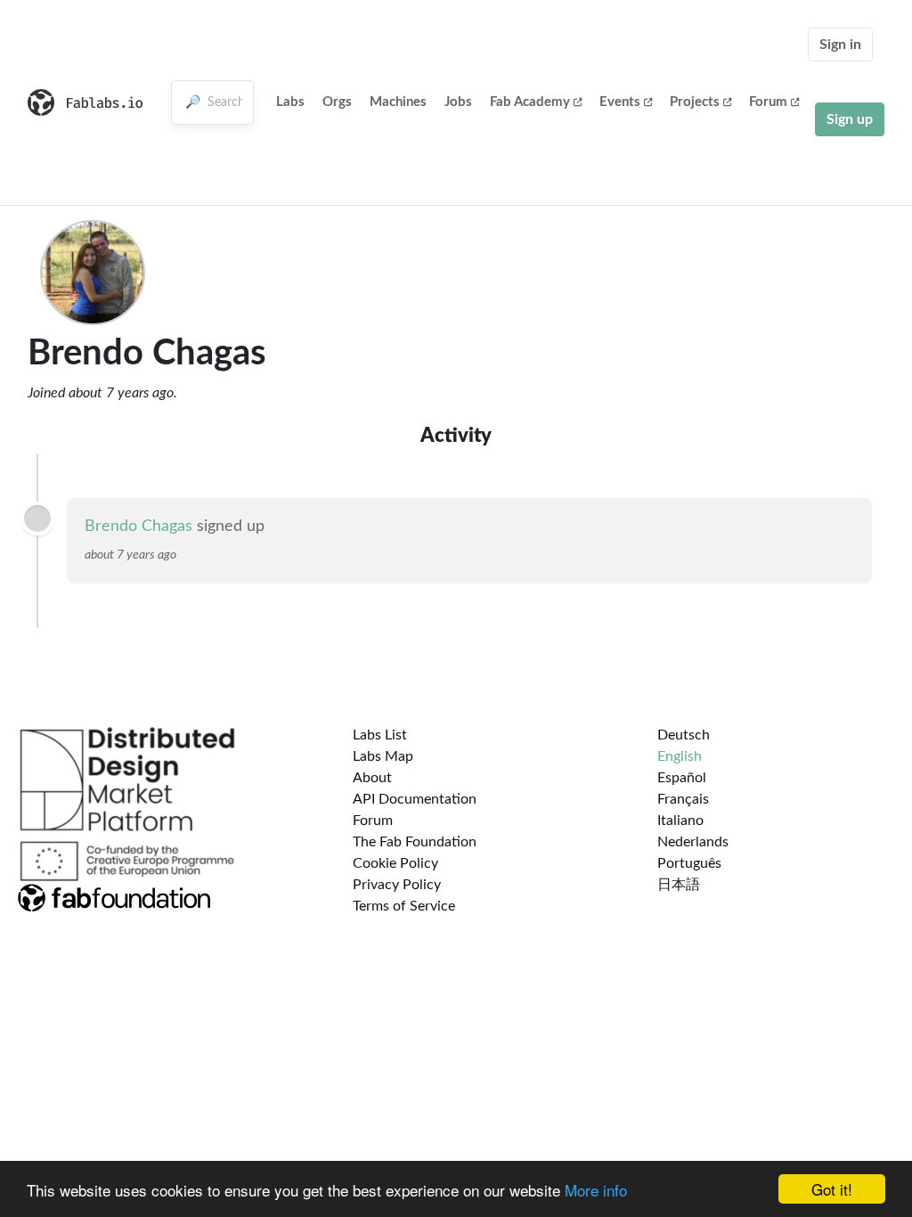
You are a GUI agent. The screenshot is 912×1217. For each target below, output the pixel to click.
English (679, 756)
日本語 (678, 885)
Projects (695, 102)
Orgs (337, 102)
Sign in (840, 44)
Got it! (831, 1189)
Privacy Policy (397, 885)
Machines (398, 102)
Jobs (458, 102)
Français (683, 799)
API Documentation (414, 799)
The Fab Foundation (414, 842)
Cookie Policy (395, 863)
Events (619, 102)
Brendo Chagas (138, 527)
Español (681, 778)
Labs (290, 102)
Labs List (380, 735)
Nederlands (693, 842)
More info (596, 1190)
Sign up (849, 119)
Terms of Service (404, 906)
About (372, 778)
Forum (768, 102)
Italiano (680, 820)
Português (689, 863)
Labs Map (383, 756)
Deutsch (683, 735)
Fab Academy (530, 102)
